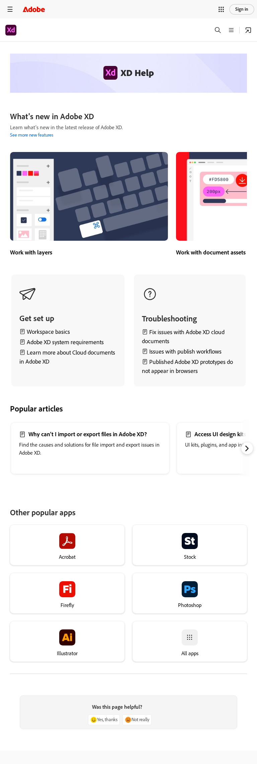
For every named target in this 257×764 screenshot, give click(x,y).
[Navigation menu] (10, 9)
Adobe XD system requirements (65, 342)
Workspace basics (48, 331)
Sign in (241, 9)
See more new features (31, 135)
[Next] (247, 448)
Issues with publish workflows (185, 351)
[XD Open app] (248, 30)
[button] (221, 9)
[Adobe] (34, 9)
